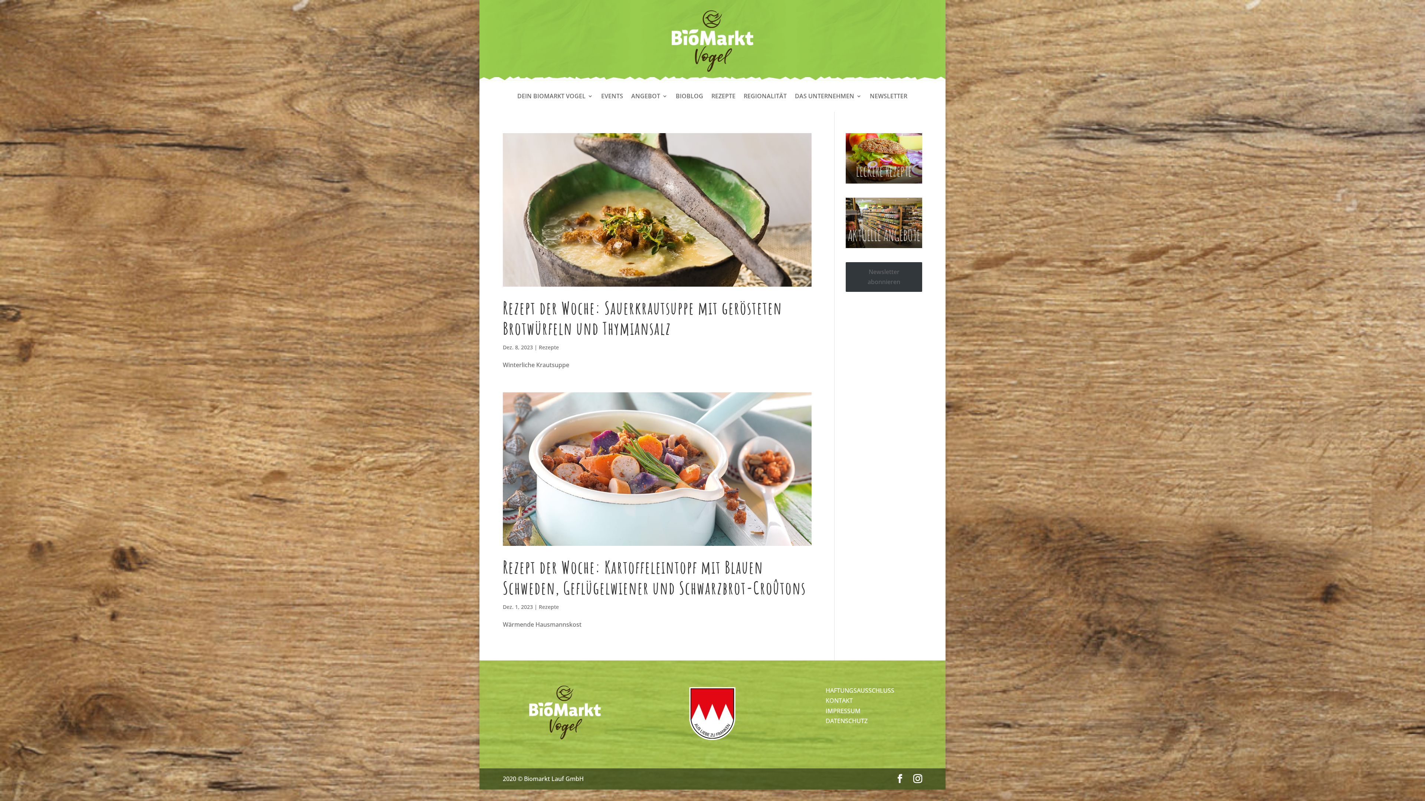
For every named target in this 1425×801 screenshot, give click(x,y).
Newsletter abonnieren (884, 277)
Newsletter (888, 96)
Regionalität (765, 96)
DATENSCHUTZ (847, 721)
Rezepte (723, 96)
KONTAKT (839, 700)
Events (612, 96)
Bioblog (689, 96)
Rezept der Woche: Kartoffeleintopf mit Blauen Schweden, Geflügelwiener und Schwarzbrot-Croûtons (654, 577)
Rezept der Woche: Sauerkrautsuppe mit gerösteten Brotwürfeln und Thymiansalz (642, 318)
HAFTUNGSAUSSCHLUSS (860, 690)
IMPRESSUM (843, 711)
